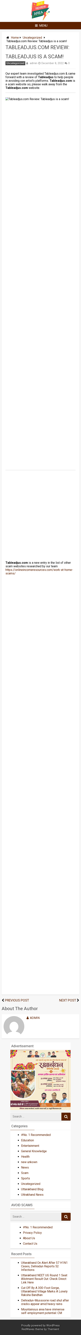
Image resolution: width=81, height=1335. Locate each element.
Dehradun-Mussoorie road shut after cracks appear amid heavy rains (45, 1302)
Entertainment (30, 1146)
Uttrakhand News (32, 1194)
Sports (25, 1178)
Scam (24, 1173)
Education (27, 1140)
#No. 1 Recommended (36, 1135)
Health (25, 1156)
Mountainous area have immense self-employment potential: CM (42, 1311)
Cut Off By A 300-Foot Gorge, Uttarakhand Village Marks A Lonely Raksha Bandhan (44, 1291)
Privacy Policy (32, 1233)
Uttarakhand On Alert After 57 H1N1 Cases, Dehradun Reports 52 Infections (44, 1266)
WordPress (53, 1325)
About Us (29, 1238)
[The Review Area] (40, 19)
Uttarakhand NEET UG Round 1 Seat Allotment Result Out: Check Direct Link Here (44, 1279)
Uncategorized (32, 37)
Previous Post (17, 1000)
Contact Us (30, 1243)
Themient (53, 1329)
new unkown (29, 1162)
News (25, 1167)
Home (15, 37)
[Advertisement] (40, 307)
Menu (43, 25)
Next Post (67, 1000)
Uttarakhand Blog (32, 1189)
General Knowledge (34, 1151)
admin (33, 63)
